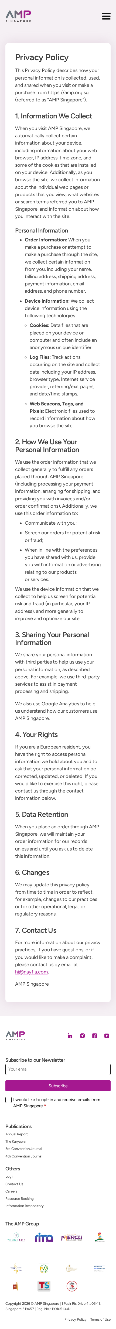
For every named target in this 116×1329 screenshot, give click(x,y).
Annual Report (16, 1134)
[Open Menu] (106, 16)
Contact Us (14, 1184)
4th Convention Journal (23, 1156)
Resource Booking (19, 1199)
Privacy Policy (75, 1319)
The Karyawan (16, 1141)
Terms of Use (100, 1319)
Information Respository (24, 1206)
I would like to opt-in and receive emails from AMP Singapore (56, 1102)
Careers (11, 1191)
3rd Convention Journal (23, 1149)
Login (9, 1176)
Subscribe (58, 1085)
